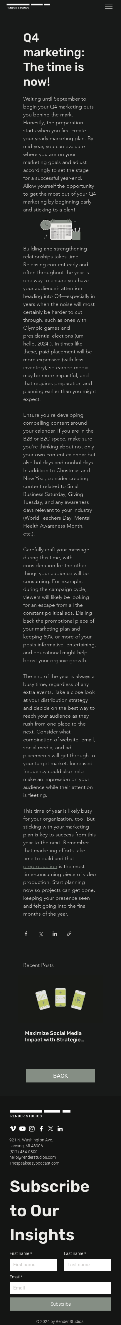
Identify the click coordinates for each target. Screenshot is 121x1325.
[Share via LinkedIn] (55, 933)
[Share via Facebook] (26, 933)
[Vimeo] (13, 1128)
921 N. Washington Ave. (31, 1140)
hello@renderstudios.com (32, 1157)
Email (16, 1277)
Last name (75, 1253)
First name (21, 1253)
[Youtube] (22, 1128)
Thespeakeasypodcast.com (34, 1163)
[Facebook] (41, 1128)
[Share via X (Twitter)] (40, 933)
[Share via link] (69, 933)
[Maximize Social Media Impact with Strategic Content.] (60, 999)
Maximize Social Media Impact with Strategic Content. (53, 1036)
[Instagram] (32, 1128)
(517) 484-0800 (23, 1151)
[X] (50, 1128)
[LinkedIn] (60, 1128)
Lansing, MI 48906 (26, 1145)
